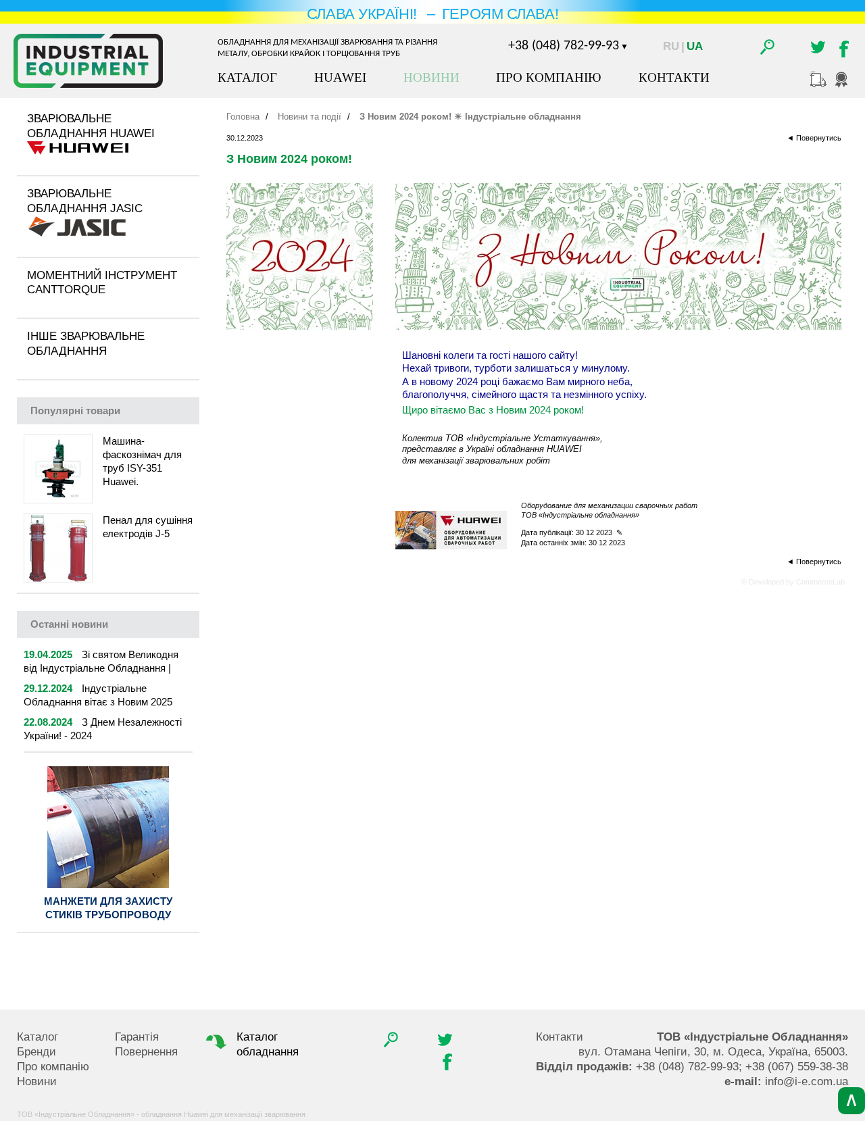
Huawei (340, 77)
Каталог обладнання (268, 1044)
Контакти (674, 77)
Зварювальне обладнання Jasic (85, 201)
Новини (431, 77)
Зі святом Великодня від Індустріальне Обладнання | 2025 (101, 668)
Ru (671, 46)
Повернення (146, 1051)
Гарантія (137, 1036)
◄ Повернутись (814, 138)
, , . (713, 1051)
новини (69, 624)
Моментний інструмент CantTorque (102, 283)
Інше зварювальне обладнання (86, 343)
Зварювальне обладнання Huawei (91, 126)
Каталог (247, 77)
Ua (695, 46)
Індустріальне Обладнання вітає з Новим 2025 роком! (98, 701)
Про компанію (548, 77)
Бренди (36, 1051)
